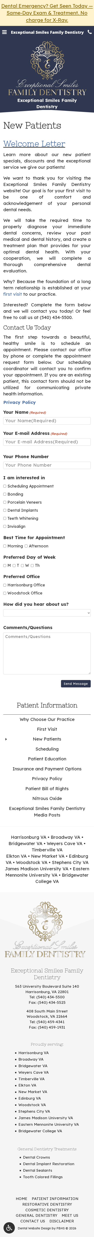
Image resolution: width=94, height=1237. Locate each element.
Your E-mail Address (35, 433)
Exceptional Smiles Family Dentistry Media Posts (47, 812)
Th (36, 565)
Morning (13, 545)
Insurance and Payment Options (47, 768)
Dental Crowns (36, 1157)
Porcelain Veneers (24, 502)
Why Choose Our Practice (47, 719)
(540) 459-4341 (50, 1021)
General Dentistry (36, 1215)
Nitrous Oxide (47, 798)
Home (21, 1198)
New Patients (47, 739)
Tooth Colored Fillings (43, 1177)
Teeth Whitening (22, 518)
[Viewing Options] (9, 1228)
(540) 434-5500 (56, 317)
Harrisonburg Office (26, 584)
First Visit (47, 729)
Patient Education (47, 758)
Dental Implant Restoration (48, 1163)
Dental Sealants (37, 1170)
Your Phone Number (26, 456)
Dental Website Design (34, 1228)
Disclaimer (61, 1221)
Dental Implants (22, 510)
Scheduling (47, 749)
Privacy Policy (47, 778)
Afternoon (37, 545)
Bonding (15, 494)
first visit (12, 294)
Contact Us (32, 1221)
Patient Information (47, 705)
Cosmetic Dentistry (47, 1210)
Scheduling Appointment (30, 486)
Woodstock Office (24, 593)
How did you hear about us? (36, 604)
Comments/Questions (27, 627)
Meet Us (70, 1215)
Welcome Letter (34, 143)
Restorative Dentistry (47, 1204)
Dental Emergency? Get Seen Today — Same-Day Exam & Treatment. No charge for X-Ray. (47, 13)
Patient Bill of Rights (47, 788)
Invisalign (16, 526)
